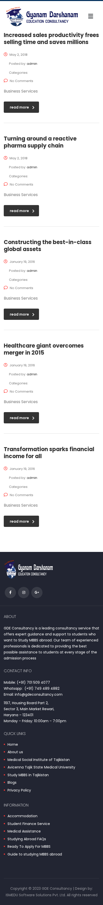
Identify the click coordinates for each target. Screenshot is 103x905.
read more (19, 107)
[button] (90, 16)
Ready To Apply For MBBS (29, 846)
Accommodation (23, 816)
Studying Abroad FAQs (27, 839)
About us (15, 752)
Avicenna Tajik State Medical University (41, 767)
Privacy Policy (19, 790)
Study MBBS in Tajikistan (28, 775)
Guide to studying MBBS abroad (35, 854)
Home (13, 744)
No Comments (21, 81)
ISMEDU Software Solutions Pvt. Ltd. (36, 894)
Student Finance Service (29, 824)
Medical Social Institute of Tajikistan (39, 760)
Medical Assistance (24, 831)
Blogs (12, 782)
